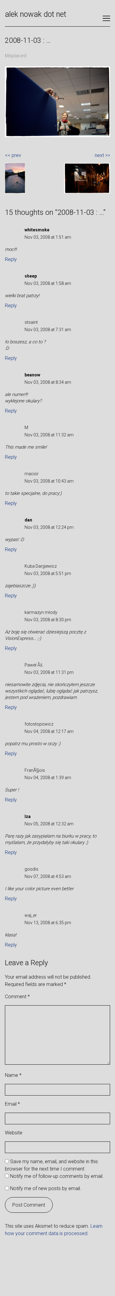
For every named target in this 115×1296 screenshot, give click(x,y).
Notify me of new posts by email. (45, 1188)
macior (32, 473)
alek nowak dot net (35, 14)
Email (12, 1104)
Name (13, 1075)
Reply (11, 259)
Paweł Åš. (34, 665)
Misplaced (15, 55)
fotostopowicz (39, 724)
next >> (102, 155)
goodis (31, 869)
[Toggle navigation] (106, 18)
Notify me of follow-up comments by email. (57, 1176)
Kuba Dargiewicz (41, 566)
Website (13, 1133)
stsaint (31, 322)
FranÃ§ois (35, 770)
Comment (17, 996)
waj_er (31, 915)
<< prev (13, 155)
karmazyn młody (41, 612)
